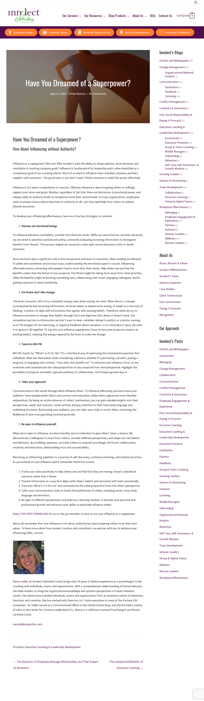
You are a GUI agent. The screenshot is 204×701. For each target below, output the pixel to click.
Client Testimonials (170, 295)
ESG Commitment (170, 302)
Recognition (166, 315)
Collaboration (173, 192)
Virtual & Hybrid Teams (178, 201)
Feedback (170, 91)
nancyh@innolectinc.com (27, 624)
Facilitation (171, 87)
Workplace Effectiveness (173, 207)
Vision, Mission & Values (173, 263)
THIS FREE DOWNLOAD (34, 514)
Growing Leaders (169, 174)
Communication (168, 82)
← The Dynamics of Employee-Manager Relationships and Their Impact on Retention (55, 662)
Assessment (172, 138)
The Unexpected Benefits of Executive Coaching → (126, 662)
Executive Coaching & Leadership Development (53, 647)
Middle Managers (175, 151)
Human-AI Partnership (172, 180)
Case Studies (167, 289)
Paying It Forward (170, 308)
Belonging (171, 212)
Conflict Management (172, 101)
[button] (196, 2)
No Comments (97, 94)
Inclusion (170, 229)
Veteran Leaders (174, 234)
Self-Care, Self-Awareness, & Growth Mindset (182, 166)
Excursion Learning (176, 197)
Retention (171, 160)
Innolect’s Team (168, 276)
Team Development (171, 187)
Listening (170, 96)
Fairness (170, 225)
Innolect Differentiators (173, 270)
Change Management (172, 67)
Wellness (170, 238)
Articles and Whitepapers (174, 60)
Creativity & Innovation (173, 108)
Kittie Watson (77, 94)
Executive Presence (176, 142)
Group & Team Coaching (179, 147)
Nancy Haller (20, 581)
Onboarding (172, 156)
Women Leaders (174, 243)
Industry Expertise (170, 282)
